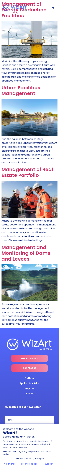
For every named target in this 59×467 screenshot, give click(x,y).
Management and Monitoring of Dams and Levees (26, 253)
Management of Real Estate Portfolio (27, 172)
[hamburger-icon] (53, 8)
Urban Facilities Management (21, 90)
